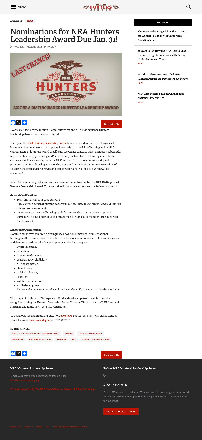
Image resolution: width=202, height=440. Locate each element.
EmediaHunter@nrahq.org (24, 380)
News (30, 21)
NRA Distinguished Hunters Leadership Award (35, 333)
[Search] (188, 7)
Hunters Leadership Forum (95, 339)
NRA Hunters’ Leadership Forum (47, 143)
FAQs (48, 427)
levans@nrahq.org (40, 320)
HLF (74, 339)
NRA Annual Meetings (40, 339)
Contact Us (28, 427)
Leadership (17, 339)
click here (66, 315)
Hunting (69, 333)
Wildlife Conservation (90, 333)
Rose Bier (61, 339)
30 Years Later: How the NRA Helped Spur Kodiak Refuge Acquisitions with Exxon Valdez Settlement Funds (162, 55)
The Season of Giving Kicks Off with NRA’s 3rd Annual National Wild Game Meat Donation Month (163, 36)
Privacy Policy (15, 427)
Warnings (39, 427)
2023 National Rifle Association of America (70, 427)
